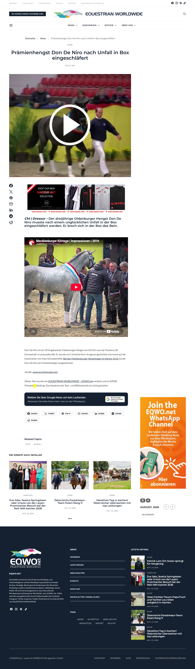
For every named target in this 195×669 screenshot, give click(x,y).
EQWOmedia (89, 25)
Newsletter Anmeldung (92, 3)
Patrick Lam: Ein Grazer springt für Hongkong (165, 562)
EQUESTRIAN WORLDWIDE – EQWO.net (70, 381)
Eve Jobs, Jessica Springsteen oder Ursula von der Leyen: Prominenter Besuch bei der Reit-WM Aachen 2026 (27, 504)
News (71, 25)
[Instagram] (177, 3)
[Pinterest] (181, 3)
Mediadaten (45, 3)
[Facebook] (172, 3)
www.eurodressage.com (44, 372)
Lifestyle (94, 619)
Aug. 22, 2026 (28, 513)
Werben (13, 3)
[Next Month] (172, 506)
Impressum (143, 658)
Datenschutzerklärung (170, 658)
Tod (28, 444)
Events (59, 3)
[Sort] (148, 500)
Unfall (38, 444)
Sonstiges (27, 495)
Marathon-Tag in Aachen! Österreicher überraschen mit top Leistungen (112, 503)
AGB (128, 658)
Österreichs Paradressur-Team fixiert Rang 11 (70, 501)
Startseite (30, 38)
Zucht (112, 623)
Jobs (80, 619)
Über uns (127, 25)
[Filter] (142, 500)
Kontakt (72, 3)
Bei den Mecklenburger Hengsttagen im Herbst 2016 (91, 358)
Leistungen (27, 3)
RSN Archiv (110, 619)
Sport (70, 45)
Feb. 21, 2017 (70, 66)
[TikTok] (184, 3)
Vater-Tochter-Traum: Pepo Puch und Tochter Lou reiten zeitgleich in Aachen (166, 600)
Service (109, 25)
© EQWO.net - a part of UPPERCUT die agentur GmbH (36, 658)
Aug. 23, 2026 (152, 568)
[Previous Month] (166, 506)
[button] (69, 519)
